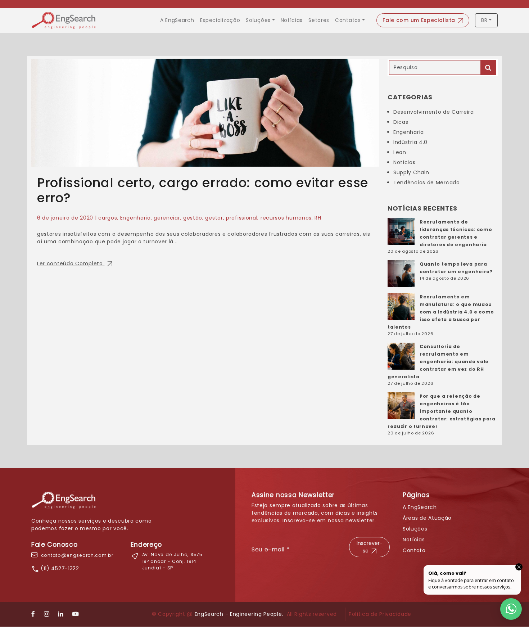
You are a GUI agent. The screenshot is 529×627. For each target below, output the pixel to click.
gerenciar (167, 217)
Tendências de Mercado (426, 182)
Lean (399, 152)
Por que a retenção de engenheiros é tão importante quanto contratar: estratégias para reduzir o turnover (442, 411)
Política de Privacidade (380, 614)
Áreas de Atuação (427, 518)
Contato (414, 550)
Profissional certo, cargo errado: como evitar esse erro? (202, 190)
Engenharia (135, 217)
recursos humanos (286, 217)
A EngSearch (177, 20)
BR (484, 20)
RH (318, 217)
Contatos (348, 20)
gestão (192, 217)
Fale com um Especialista (419, 20)
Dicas (400, 122)
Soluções (258, 20)
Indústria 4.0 (410, 142)
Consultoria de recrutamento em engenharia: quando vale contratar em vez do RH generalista (438, 361)
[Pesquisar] (488, 67)
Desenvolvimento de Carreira (433, 112)
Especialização (220, 20)
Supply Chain (411, 172)
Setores (318, 20)
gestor (214, 217)
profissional (241, 217)
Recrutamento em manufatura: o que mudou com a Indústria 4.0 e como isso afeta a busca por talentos (441, 312)
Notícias (292, 20)
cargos (107, 217)
